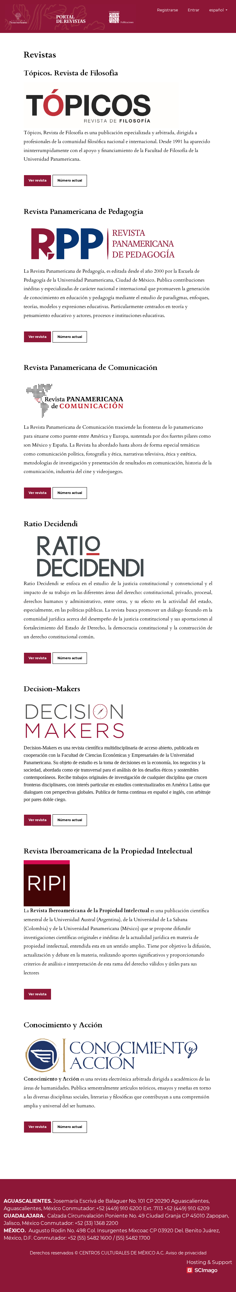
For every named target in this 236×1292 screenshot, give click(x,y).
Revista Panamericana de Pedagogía (83, 212)
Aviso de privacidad (186, 1252)
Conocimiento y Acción (63, 1025)
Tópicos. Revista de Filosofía (71, 73)
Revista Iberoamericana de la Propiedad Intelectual (108, 851)
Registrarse (167, 10)
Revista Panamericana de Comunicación (90, 368)
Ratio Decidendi (51, 524)
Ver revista (37, 181)
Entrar (193, 10)
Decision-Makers (52, 689)
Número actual (69, 181)
